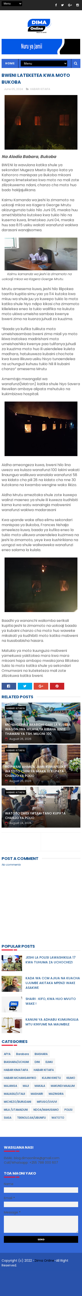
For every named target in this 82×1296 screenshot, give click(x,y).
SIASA (7, 1118)
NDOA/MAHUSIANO (46, 1110)
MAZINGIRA (56, 1094)
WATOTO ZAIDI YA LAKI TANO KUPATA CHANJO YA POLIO (35, 815)
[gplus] (70, 5)
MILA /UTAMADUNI (16, 1110)
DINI (37, 1062)
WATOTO (57, 1118)
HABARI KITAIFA (40, 89)
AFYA (7, 1054)
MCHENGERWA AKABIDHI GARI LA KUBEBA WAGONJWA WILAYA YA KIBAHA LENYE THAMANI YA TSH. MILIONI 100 (38, 729)
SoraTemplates (36, 1274)
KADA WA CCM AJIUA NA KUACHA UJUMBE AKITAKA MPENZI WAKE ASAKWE (53, 983)
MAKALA (40, 1086)
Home (10, 63)
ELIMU (49, 1062)
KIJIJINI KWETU (51, 1078)
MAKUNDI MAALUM (63, 1086)
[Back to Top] (39, 1290)
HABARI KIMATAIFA (16, 1070)
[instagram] (77, 5)
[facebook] (56, 5)
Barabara (22, 1054)
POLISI (68, 1110)
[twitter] (62, 5)
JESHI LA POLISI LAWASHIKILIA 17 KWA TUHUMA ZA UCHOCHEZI (51, 959)
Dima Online (44, 1260)
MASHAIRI (37, 1094)
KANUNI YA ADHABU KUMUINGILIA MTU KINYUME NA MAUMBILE (52, 1022)
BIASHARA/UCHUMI (16, 1062)
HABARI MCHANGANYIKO (20, 1078)
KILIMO (71, 1078)
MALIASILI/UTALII (14, 1094)
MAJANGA (10, 1086)
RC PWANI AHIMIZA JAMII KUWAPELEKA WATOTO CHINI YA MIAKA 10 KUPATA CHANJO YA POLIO (35, 771)
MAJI (26, 1086)
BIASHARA (41, 1054)
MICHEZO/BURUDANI (17, 1102)
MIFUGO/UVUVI (47, 1102)
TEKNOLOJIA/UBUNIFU (31, 1118)
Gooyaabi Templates (39, 1281)
